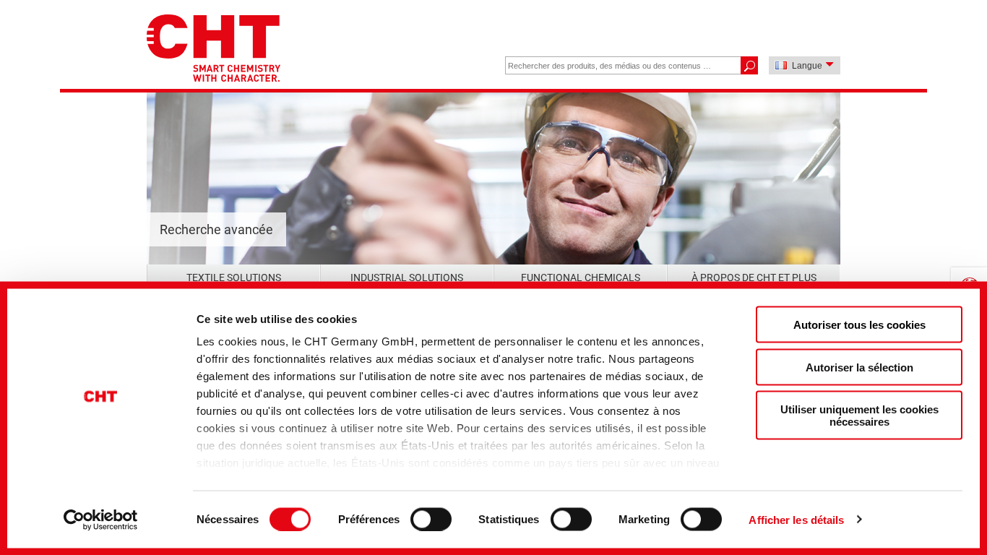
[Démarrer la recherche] (749, 65)
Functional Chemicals (580, 277)
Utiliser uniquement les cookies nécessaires (859, 415)
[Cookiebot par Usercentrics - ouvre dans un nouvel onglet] (101, 519)
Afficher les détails (796, 519)
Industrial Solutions (406, 277)
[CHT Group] (213, 49)
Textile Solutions (233, 277)
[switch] (431, 518)
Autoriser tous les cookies (859, 325)
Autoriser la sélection (859, 367)
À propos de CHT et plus (753, 277)
